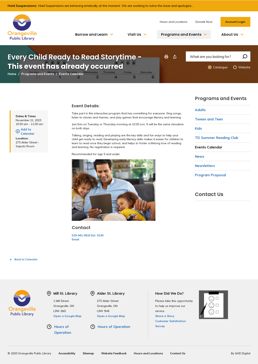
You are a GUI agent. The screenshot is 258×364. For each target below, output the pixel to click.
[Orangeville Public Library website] (22, 27)
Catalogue (220, 67)
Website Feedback (114, 353)
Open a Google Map (67, 316)
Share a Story (164, 316)
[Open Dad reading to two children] (113, 190)
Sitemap (88, 353)
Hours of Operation (114, 326)
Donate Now (204, 22)
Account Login (235, 22)
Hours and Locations (173, 22)
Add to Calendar (28, 131)
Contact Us (177, 353)
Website (244, 67)
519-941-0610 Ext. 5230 (87, 235)
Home (12, 74)
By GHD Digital (240, 353)
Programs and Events (37, 74)
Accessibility (66, 353)
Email (75, 239)
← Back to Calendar (24, 259)
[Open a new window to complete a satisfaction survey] (213, 304)
